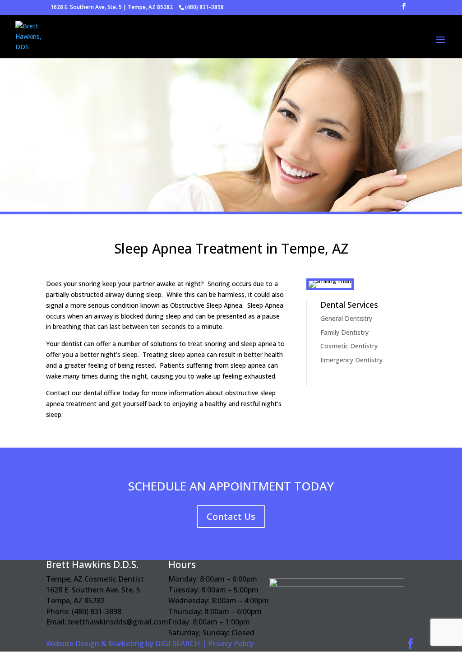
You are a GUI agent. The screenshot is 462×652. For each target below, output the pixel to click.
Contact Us (231, 516)
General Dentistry (346, 318)
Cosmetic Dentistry (349, 346)
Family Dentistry (344, 332)
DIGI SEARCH (177, 643)
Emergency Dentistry (351, 360)
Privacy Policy (231, 643)
